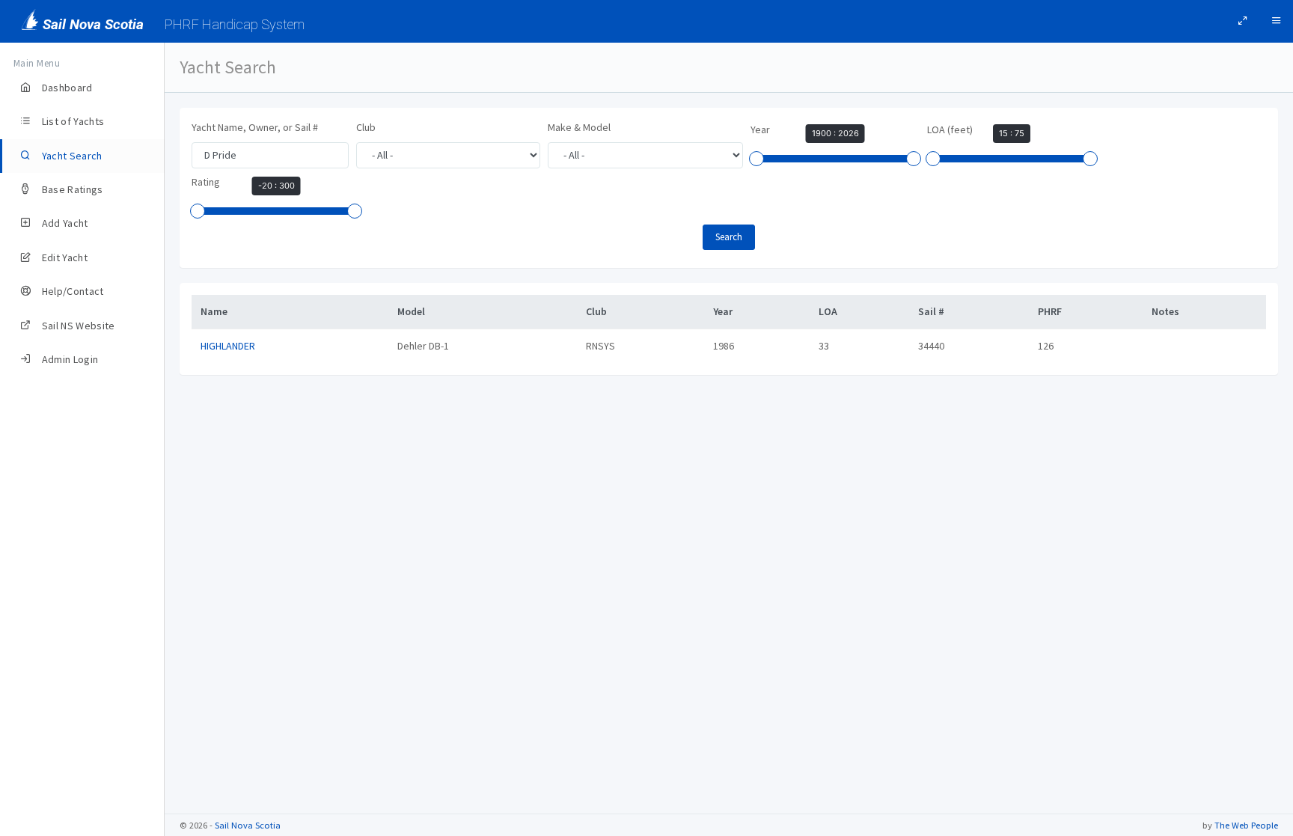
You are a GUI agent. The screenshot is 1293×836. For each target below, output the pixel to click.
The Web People (1246, 825)
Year (760, 129)
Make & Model (579, 127)
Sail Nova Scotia (248, 825)
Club (366, 127)
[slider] (756, 158)
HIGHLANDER (228, 346)
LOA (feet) (950, 129)
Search (728, 237)
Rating (206, 182)
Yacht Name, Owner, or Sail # (255, 127)
